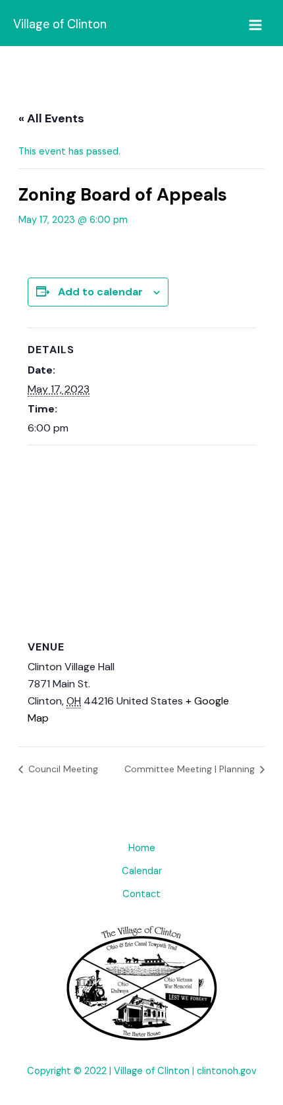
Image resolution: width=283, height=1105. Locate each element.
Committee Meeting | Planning (190, 769)
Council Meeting (62, 769)
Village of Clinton (60, 24)
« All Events (51, 118)
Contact (141, 894)
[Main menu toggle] (255, 25)
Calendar (142, 871)
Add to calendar (100, 292)
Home (141, 848)
